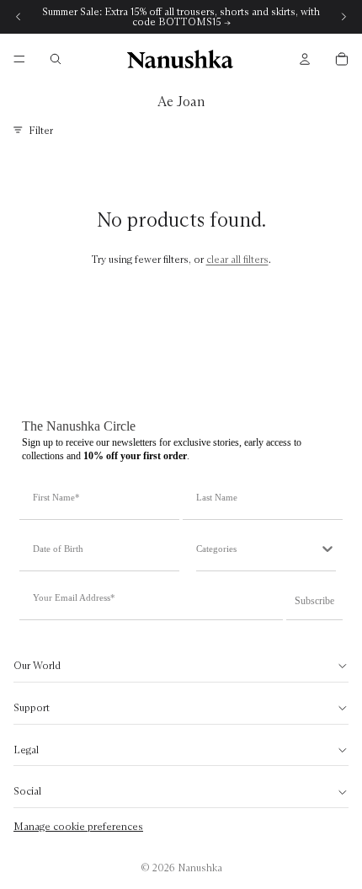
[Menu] (19, 59)
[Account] (304, 59)
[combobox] (257, 548)
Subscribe (314, 601)
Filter (41, 130)
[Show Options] (327, 548)
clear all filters (237, 259)
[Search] (55, 59)
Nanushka (200, 867)
